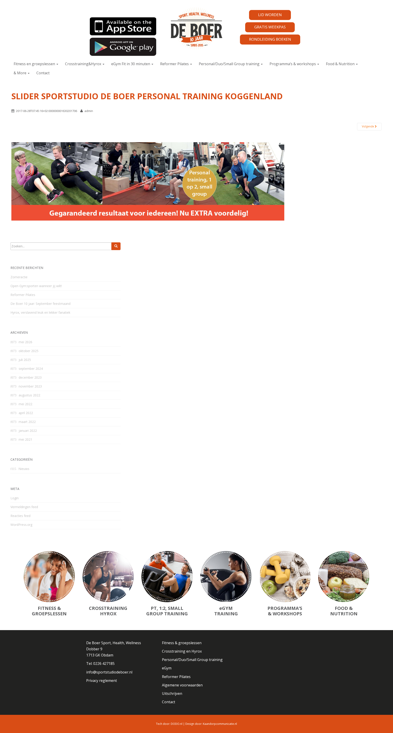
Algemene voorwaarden (182, 685)
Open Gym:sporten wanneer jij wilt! (36, 286)
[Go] (116, 246)
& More (20, 72)
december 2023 (30, 377)
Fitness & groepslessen (182, 642)
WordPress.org (21, 524)
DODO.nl (176, 724)
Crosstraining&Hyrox (83, 63)
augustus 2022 (29, 395)
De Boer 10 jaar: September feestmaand (40, 303)
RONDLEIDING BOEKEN (270, 39)
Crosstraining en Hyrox (182, 651)
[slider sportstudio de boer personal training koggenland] (147, 181)
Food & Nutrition (340, 63)
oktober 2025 (28, 351)
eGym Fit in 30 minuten (131, 63)
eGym (166, 668)
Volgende (368, 126)
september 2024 (31, 368)
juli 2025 (25, 360)
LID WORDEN (270, 14)
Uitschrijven (172, 693)
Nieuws (23, 469)
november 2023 (30, 386)
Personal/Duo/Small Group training (229, 63)
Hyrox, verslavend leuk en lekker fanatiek (40, 312)
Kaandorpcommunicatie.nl (220, 724)
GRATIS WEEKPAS (270, 27)
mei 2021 (25, 439)
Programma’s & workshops (293, 63)
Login (14, 498)
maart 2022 (27, 422)
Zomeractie (19, 277)
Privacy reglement (101, 680)
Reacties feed (20, 516)
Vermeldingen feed (24, 507)
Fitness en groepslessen (35, 63)
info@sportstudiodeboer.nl (109, 672)
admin (88, 111)
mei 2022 (25, 404)
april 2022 (26, 413)
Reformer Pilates (175, 63)
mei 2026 (25, 342)
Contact (43, 72)
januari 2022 (28, 430)
